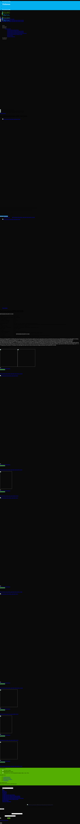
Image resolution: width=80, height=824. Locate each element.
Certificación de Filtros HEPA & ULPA (10, 799)
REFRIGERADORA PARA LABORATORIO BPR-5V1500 (23, 217)
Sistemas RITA (5, 800)
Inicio (3, 790)
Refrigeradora (3, 113)
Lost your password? (4, 820)
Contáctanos (5, 780)
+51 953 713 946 (6, 1)
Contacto (4, 793)
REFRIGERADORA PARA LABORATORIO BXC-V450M (11, 373)
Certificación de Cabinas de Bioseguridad (11, 797)
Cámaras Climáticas (6, 801)
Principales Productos (7, 779)
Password (2, 815)
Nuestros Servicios (7, 778)
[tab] (41, 308)
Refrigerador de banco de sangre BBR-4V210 (9, 714)
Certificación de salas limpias (8, 794)
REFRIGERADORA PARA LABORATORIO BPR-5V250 (11, 469)
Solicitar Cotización (4, 216)
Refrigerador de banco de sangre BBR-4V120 (9, 740)
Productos (4, 792)
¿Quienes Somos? (6, 777)
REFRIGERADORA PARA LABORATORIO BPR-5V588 (11, 592)
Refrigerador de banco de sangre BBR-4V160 (9, 495)
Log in (9, 818)
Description (4, 308)
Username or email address (5, 813)
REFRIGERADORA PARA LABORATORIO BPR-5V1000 (11, 688)
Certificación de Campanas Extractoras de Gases (13, 798)
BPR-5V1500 (17, 311)
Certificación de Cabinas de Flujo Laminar (11, 796)
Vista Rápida (2, 369)
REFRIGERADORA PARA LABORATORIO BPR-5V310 (11, 766)
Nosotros (4, 791)
